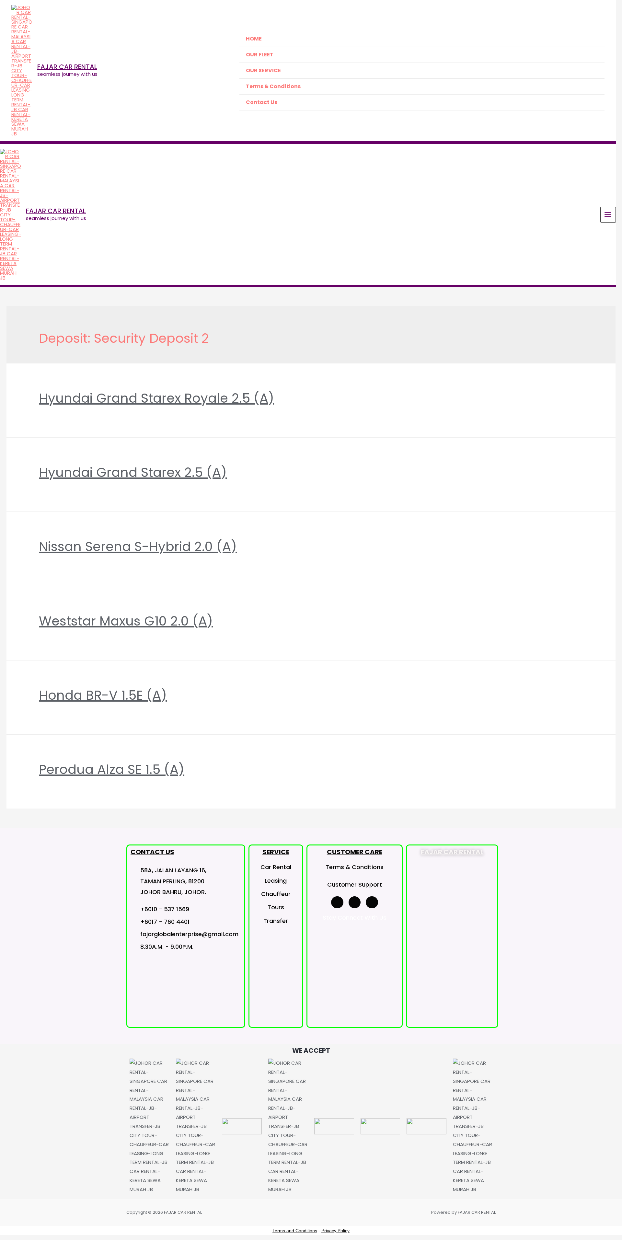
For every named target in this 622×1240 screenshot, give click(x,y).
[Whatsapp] (372, 902)
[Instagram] (355, 902)
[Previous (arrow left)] (11, 617)
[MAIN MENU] (608, 215)
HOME (254, 38)
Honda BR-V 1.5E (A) (103, 695)
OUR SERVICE (263, 70)
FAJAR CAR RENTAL (67, 66)
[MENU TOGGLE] (591, 70)
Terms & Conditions (273, 86)
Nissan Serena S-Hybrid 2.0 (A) (138, 546)
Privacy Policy (335, 1230)
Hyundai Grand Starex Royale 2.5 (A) (156, 398)
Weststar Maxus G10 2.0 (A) (126, 621)
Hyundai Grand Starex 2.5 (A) (133, 472)
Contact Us (261, 102)
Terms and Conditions (294, 1230)
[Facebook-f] (337, 902)
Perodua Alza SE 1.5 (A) (111, 769)
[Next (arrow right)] (610, 617)
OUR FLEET (259, 54)
